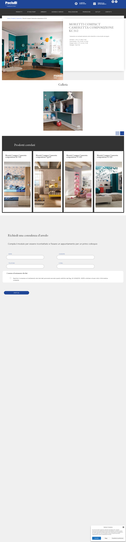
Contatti (108, 12)
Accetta (97, 538)
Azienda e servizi (57, 12)
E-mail (61, 263)
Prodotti (19, 12)
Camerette (19, 18)
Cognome (62, 254)
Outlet (97, 12)
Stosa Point (31, 12)
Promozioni (86, 12)
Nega (106, 538)
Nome (10, 254)
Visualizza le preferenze (117, 538)
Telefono (12, 263)
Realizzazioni (73, 12)
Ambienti (44, 12)
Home (8, 18)
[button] (123, 527)
